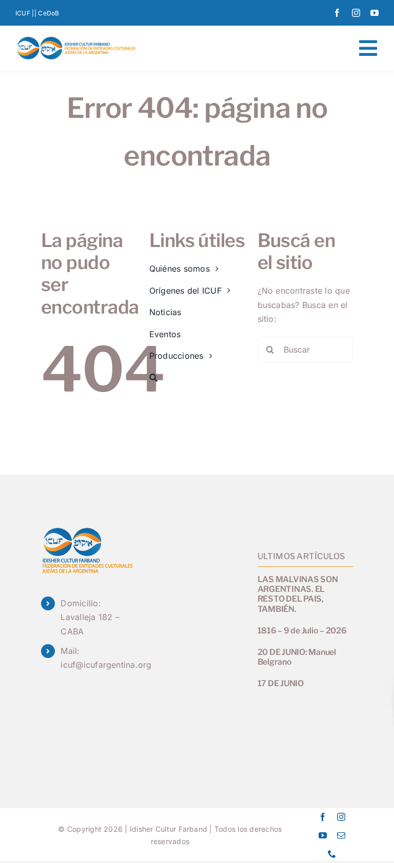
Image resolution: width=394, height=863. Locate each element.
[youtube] (374, 13)
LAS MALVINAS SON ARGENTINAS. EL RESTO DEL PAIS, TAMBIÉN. (298, 594)
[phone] (332, 854)
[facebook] (337, 13)
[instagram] (356, 13)
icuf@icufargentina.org (106, 665)
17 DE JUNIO (281, 683)
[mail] (341, 835)
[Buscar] (197, 378)
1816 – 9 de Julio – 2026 (302, 630)
